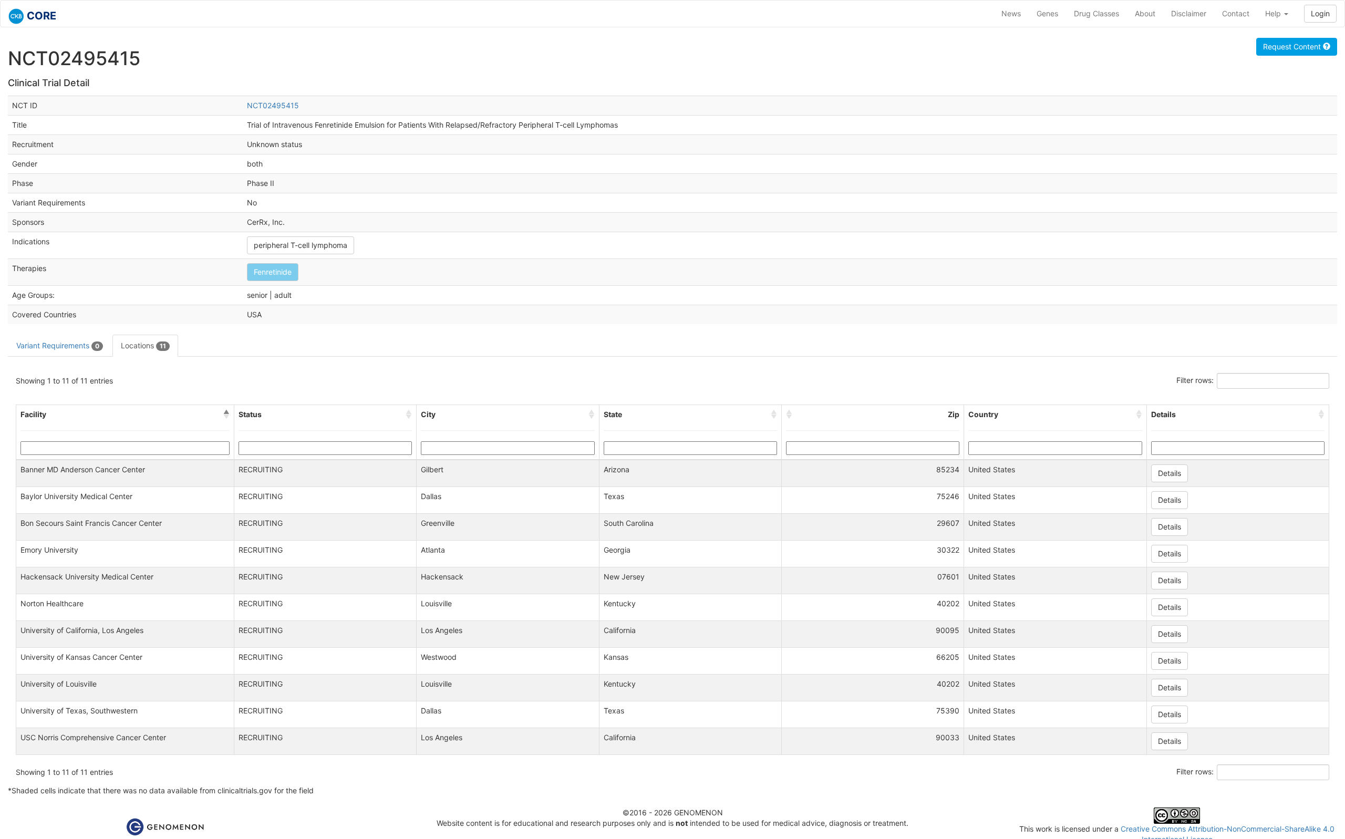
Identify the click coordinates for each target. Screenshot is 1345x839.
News (1011, 13)
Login (1320, 13)
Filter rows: (1195, 380)
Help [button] (1274, 13)
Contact (1235, 13)
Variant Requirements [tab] (57, 345)
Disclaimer (1188, 13)
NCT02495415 (273, 105)
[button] (226, 414)
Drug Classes (1096, 13)
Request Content (1293, 46)
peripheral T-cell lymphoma (300, 245)
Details (1169, 473)
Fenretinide (273, 271)
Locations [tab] (143, 345)
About (1145, 13)
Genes (1047, 13)
